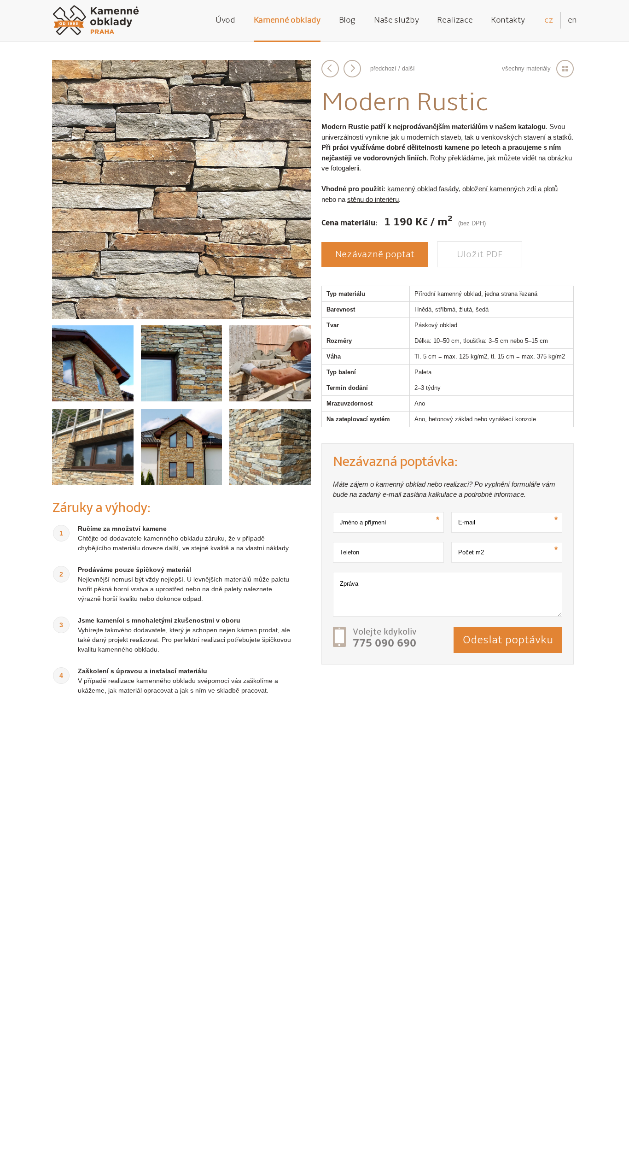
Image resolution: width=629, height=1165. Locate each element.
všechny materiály (526, 68)
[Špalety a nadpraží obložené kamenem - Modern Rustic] (181, 363)
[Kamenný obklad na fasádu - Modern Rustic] (181, 316)
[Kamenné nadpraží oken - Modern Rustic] (93, 447)
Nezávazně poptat (374, 254)
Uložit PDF (479, 254)
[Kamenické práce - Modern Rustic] (270, 363)
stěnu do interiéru (373, 199)
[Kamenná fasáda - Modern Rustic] (181, 447)
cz (548, 20)
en (572, 20)
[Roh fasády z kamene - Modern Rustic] (270, 447)
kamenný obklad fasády (423, 189)
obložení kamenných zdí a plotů (510, 189)
